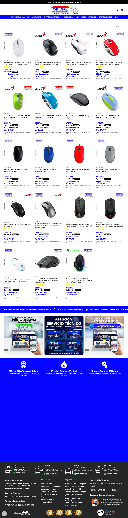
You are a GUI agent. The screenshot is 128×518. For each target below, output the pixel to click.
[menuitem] (117, 17)
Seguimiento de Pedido (73, 489)
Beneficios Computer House (50, 486)
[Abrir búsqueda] (4, 10)
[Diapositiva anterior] (2, 2)
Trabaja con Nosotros (48, 494)
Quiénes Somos (46, 484)
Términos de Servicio (72, 505)
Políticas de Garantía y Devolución (73, 495)
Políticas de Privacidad (73, 503)
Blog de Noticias (46, 497)
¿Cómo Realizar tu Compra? (75, 484)
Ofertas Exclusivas (47, 499)
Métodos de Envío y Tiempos (75, 492)
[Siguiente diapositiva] (126, 2)
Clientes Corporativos (48, 492)
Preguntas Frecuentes (48, 489)
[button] (120, 27)
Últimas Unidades (46, 502)
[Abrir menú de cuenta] (117, 10)
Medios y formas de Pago (74, 486)
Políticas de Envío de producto (72, 499)
